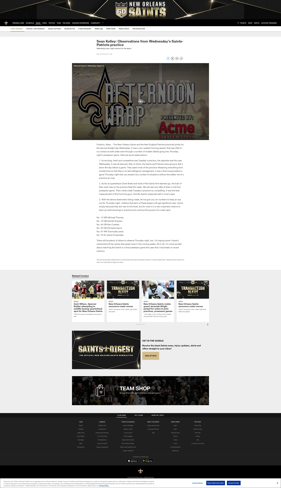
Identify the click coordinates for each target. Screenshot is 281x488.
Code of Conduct (102, 443)
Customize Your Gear (197, 443)
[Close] (277, 483)
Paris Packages (128, 436)
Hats (197, 440)
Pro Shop (197, 422)
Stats (80, 443)
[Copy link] (181, 58)
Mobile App (175, 450)
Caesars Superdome (102, 447)
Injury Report (81, 436)
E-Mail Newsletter (175, 447)
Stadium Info (102, 425)
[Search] (238, 22)
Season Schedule (128, 450)
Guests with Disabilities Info (128, 447)
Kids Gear (198, 432)
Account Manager (128, 425)
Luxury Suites (128, 432)
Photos (175, 436)
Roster (81, 425)
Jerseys (197, 436)
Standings (81, 440)
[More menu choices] (103, 23)
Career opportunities (153, 425)
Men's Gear (198, 425)
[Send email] (177, 60)
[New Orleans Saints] (140, 471)
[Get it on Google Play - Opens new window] (148, 462)
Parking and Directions (102, 432)
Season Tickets (128, 429)
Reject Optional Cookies (215, 483)
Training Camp (175, 432)
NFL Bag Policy (102, 440)
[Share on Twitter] (172, 60)
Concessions (102, 429)
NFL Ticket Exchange (128, 443)
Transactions (81, 447)
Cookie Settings (197, 483)
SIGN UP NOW (150, 356)
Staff (153, 432)
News (175, 425)
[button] (140, 101)
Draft (175, 429)
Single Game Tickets (128, 440)
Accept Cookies (233, 483)
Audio (175, 443)
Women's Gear (197, 429)
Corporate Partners (153, 429)
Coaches (80, 429)
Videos (175, 440)
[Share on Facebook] (168, 60)
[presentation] (208, 325)
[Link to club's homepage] (6, 22)
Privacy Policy (104, 486)
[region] (140, 483)
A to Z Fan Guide (102, 436)
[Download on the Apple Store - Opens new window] (132, 461)
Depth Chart (80, 432)
